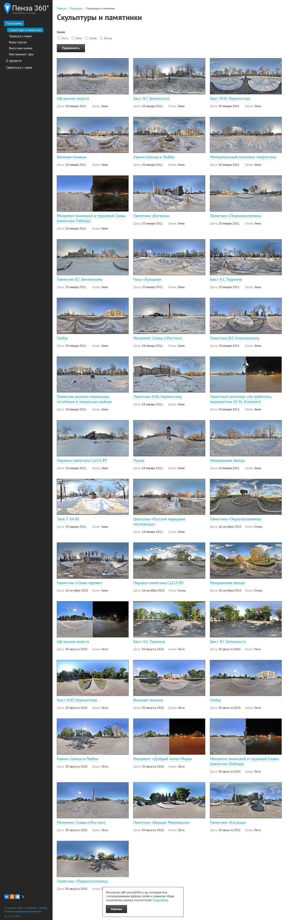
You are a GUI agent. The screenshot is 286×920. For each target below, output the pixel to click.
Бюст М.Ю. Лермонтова (230, 98)
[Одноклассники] (12, 896)
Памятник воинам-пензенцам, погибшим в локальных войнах (84, 399)
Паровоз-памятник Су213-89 (82, 460)
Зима (78, 38)
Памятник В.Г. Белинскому (79, 279)
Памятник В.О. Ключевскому (234, 338)
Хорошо (116, 909)
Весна (108, 38)
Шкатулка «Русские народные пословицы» (159, 521)
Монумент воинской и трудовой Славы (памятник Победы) (91, 218)
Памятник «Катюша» (151, 215)
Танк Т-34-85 (68, 518)
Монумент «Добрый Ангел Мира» (162, 758)
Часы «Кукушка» (147, 279)
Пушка (138, 460)
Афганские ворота (73, 98)
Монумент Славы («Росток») (157, 338)
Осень (93, 38)
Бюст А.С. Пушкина (226, 279)
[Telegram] (17, 896)
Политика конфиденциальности (22, 911)
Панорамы (76, 8)
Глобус (62, 338)
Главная (61, 8)
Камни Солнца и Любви (154, 156)
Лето (64, 38)
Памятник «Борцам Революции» (161, 822)
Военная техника (71, 156)
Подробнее (160, 900)
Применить (71, 48)
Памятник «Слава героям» (79, 582)
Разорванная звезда (227, 460)
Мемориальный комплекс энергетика (243, 156)
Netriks (44, 907)
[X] (23, 896)
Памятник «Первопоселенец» (235, 215)
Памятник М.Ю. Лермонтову (157, 396)
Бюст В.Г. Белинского (151, 98)
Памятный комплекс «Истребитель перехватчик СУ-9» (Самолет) (241, 399)
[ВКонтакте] (6, 896)
